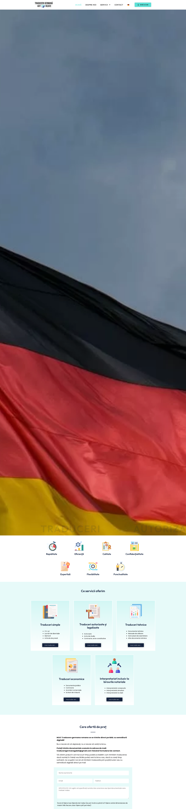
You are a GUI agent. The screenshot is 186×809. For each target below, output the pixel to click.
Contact (119, 5)
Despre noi (90, 5)
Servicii (104, 5)
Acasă (78, 5)
